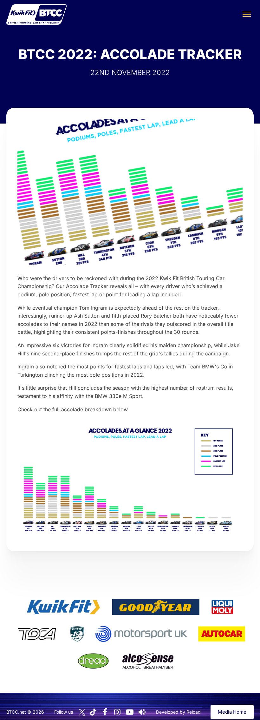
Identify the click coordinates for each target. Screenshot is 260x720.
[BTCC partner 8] (93, 661)
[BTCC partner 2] (155, 607)
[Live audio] (142, 712)
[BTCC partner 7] (221, 634)
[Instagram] (117, 712)
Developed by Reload (178, 712)
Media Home (232, 712)
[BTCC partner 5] (77, 634)
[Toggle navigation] (247, 14)
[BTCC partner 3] (222, 607)
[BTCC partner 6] (141, 634)
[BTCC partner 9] (147, 661)
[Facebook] (105, 712)
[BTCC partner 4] (37, 634)
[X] (82, 712)
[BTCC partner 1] (63, 607)
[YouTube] (129, 712)
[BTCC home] (36, 14)
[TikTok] (93, 712)
